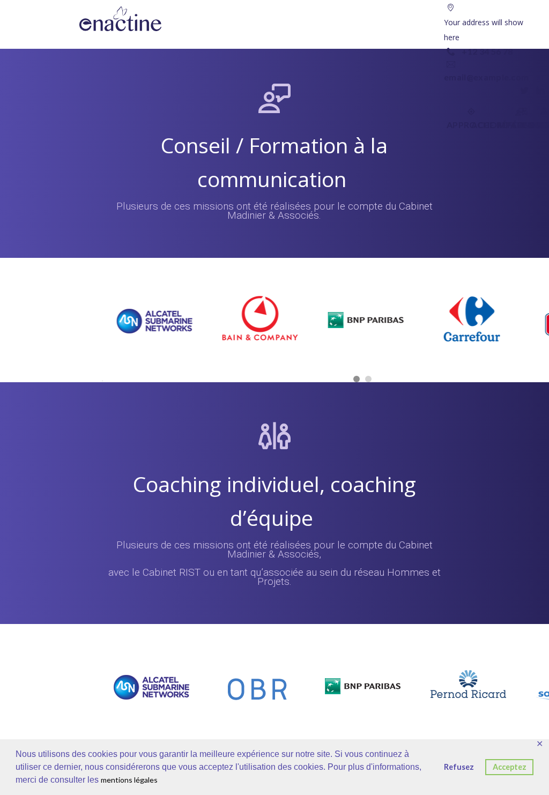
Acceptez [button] (509, 766)
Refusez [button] (459, 766)
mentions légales (129, 779)
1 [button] (356, 379)
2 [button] (368, 379)
